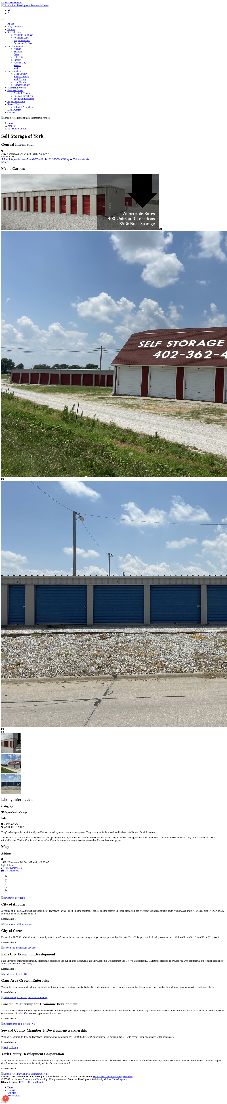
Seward (17, 65)
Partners (11, 29)
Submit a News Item (24, 107)
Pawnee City (20, 62)
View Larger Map (13, 868)
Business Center (15, 90)
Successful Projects (16, 87)
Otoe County (20, 82)
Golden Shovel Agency (115, 1079)
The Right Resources (24, 98)
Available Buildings (23, 35)
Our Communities (16, 46)
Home (10, 1087)
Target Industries (22, 40)
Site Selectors (14, 32)
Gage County (20, 73)
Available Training (23, 93)
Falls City (18, 57)
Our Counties (14, 71)
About (10, 23)
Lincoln (17, 60)
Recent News (14, 104)
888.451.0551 (100, 1076)
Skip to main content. (11, 2)
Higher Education (16, 101)
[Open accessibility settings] (5, 1098)
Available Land (21, 37)
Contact (11, 112)
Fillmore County (22, 85)
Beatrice (18, 51)
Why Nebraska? (15, 26)
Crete (16, 54)
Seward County (21, 76)
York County (20, 79)
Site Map (11, 1093)
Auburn (17, 48)
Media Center (14, 109)
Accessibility (13, 1095)
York (16, 68)
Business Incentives (23, 96)
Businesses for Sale (23, 43)
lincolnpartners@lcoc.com (119, 1076)
